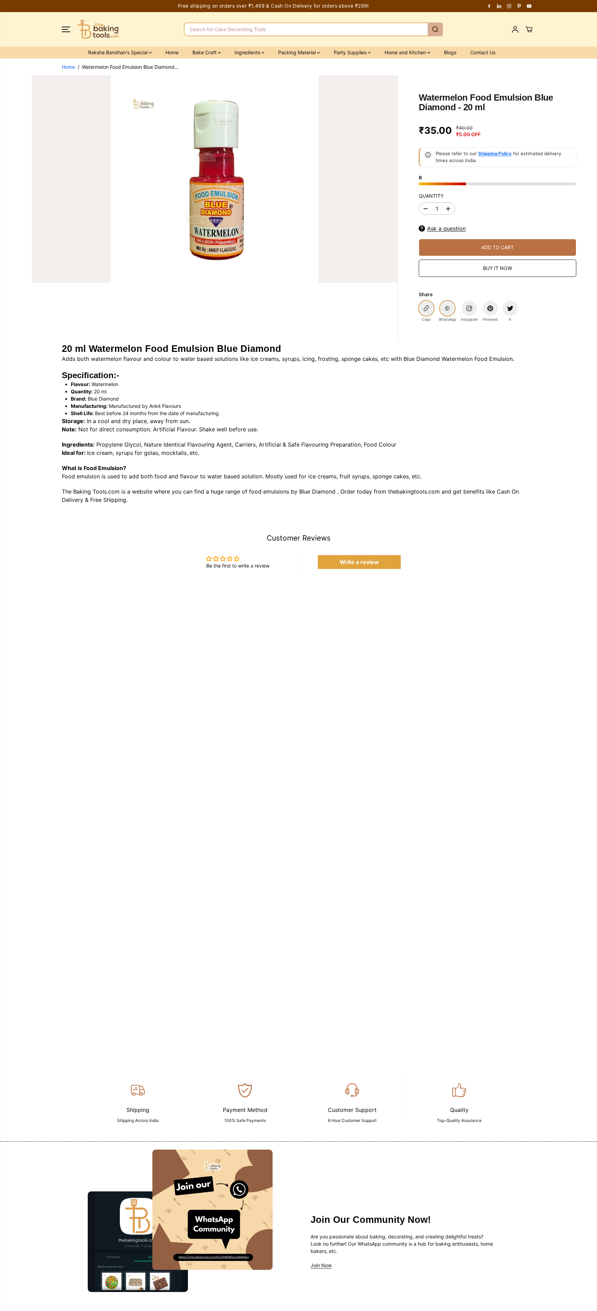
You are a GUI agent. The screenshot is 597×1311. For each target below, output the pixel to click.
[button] (66, 29)
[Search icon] (435, 29)
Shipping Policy (495, 153)
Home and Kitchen (406, 52)
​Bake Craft (205, 52)
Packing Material (297, 52)
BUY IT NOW (497, 268)
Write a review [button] (359, 562)
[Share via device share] (469, 308)
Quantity (431, 196)
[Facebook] (489, 6)
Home (172, 52)
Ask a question (446, 228)
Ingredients (248, 52)
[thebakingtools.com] (98, 29)
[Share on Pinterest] (490, 308)
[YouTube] (529, 6)
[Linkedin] (499, 6)
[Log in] (515, 29)
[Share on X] (510, 308)
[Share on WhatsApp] (447, 308)
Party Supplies (351, 52)
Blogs (450, 52)
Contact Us (482, 52)
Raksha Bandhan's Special (118, 52)
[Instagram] (509, 6)
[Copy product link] (426, 308)
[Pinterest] (519, 6)
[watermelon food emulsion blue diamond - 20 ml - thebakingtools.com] (215, 179)
